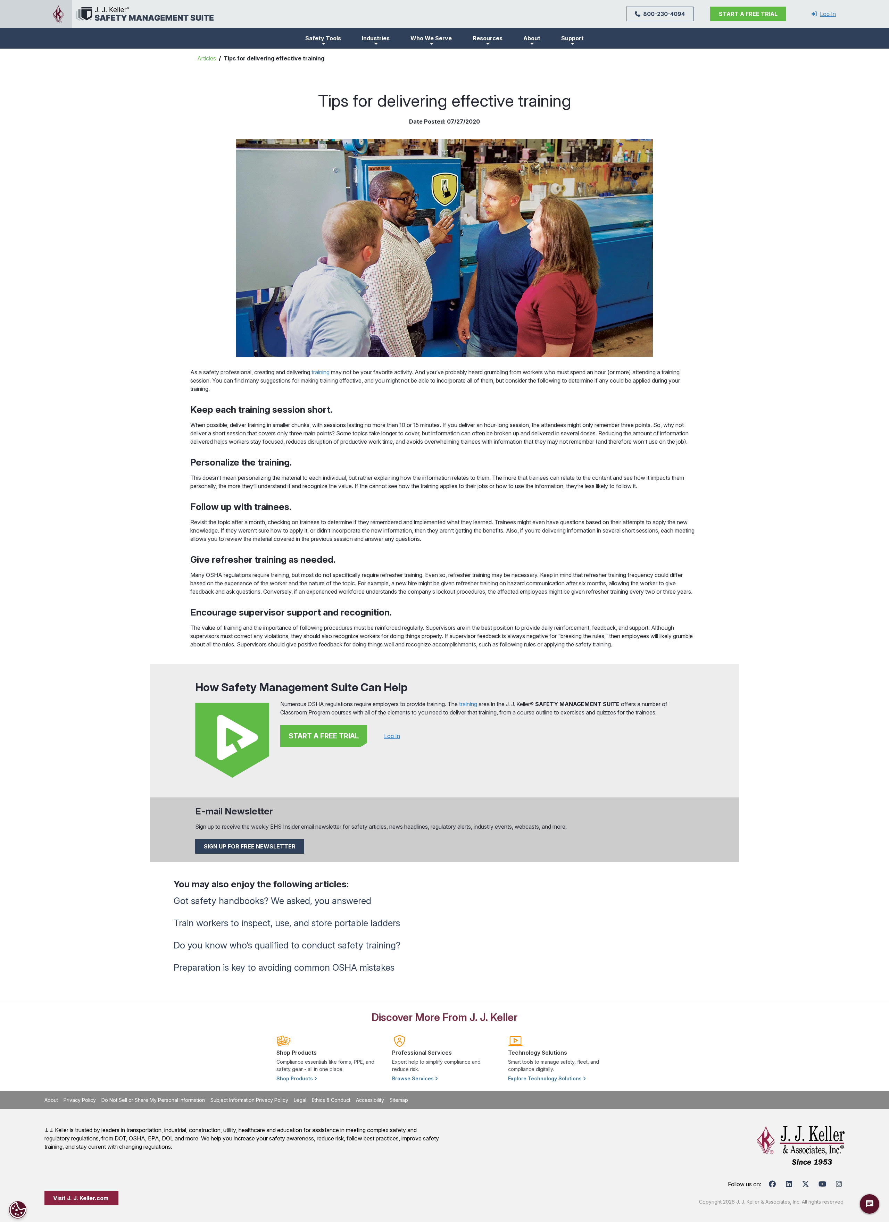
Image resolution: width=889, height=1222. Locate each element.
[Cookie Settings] (17, 1210)
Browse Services (413, 1078)
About (51, 1100)
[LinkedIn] (789, 1184)
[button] (323, 38)
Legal (300, 1100)
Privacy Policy (80, 1100)
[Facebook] (772, 1184)
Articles (206, 58)
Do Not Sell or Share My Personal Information (153, 1100)
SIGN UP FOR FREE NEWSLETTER (250, 846)
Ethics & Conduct (331, 1100)
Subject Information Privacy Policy (249, 1100)
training (320, 372)
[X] (805, 1184)
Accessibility (370, 1100)
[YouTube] (822, 1184)
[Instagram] (839, 1184)
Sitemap (399, 1100)
